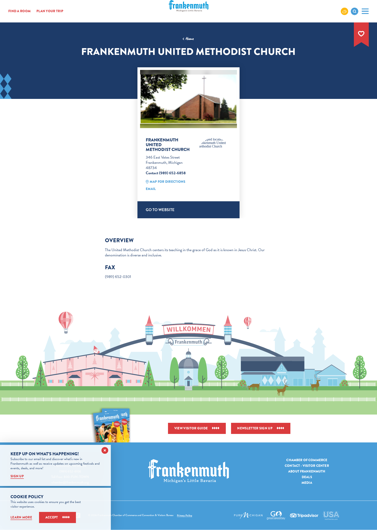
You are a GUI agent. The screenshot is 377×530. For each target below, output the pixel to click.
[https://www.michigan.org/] (248, 515)
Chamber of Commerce (306, 460)
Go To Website (160, 210)
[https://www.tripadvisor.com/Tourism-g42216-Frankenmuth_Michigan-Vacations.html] (304, 515)
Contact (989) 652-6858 (166, 173)
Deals (307, 477)
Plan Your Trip (49, 11)
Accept (51, 517)
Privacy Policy (184, 515)
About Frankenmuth (307, 471)
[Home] (188, 471)
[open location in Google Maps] (214, 143)
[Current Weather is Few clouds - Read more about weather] (344, 11)
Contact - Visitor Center (307, 465)
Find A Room (19, 11)
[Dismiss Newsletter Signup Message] (104, 450)
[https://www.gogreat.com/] (276, 515)
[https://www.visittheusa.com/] (331, 515)
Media (307, 482)
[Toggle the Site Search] (354, 11)
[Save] (361, 34)
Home (189, 38)
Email (151, 188)
